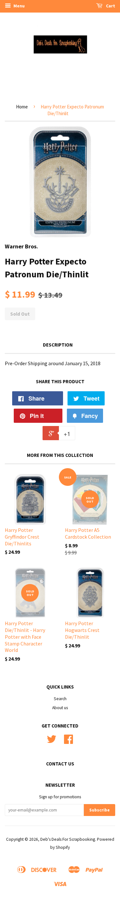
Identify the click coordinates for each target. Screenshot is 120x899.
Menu (18, 6)
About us (60, 707)
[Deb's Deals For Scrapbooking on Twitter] (51, 741)
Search (60, 698)
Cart (110, 6)
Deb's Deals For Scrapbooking (67, 839)
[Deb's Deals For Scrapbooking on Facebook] (68, 741)
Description (58, 345)
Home (22, 107)
